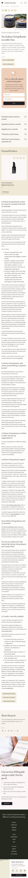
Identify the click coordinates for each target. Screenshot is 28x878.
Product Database (14, 514)
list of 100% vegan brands (13, 505)
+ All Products (5, 191)
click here (20, 358)
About (14, 848)
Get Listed (14, 854)
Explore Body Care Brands (9, 693)
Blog (14, 839)
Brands (7, 6)
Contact (14, 851)
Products (14, 825)
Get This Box (19, 875)
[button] (22, 151)
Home (2, 6)
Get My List (6, 803)
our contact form (8, 688)
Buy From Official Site (8, 64)
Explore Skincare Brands (9, 701)
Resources (14, 837)
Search (14, 830)
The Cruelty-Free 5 (7, 631)
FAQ (14, 842)
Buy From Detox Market (8, 60)
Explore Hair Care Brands (9, 697)
